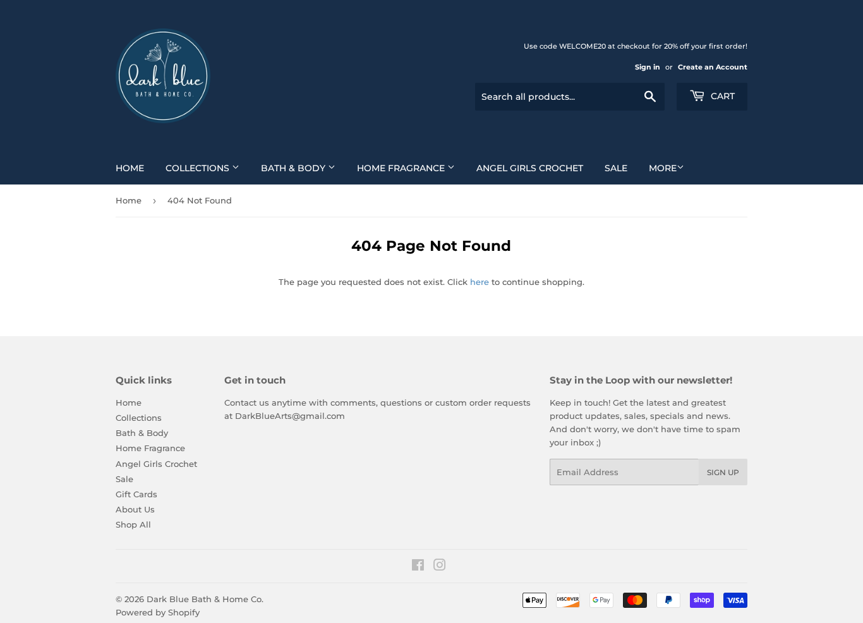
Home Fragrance (402, 168)
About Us (135, 509)
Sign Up (723, 472)
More (663, 168)
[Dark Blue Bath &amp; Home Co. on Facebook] (418, 567)
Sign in (647, 67)
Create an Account (712, 67)
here (479, 282)
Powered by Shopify (158, 612)
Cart (721, 96)
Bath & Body (294, 168)
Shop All (133, 524)
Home (130, 168)
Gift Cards (136, 494)
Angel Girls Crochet (529, 168)
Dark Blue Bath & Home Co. (205, 599)
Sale (616, 168)
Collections (199, 168)
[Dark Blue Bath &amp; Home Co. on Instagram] (439, 567)
